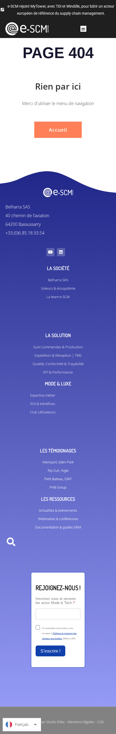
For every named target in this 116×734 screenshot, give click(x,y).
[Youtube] (50, 252)
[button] (83, 29)
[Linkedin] (61, 252)
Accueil (58, 129)
